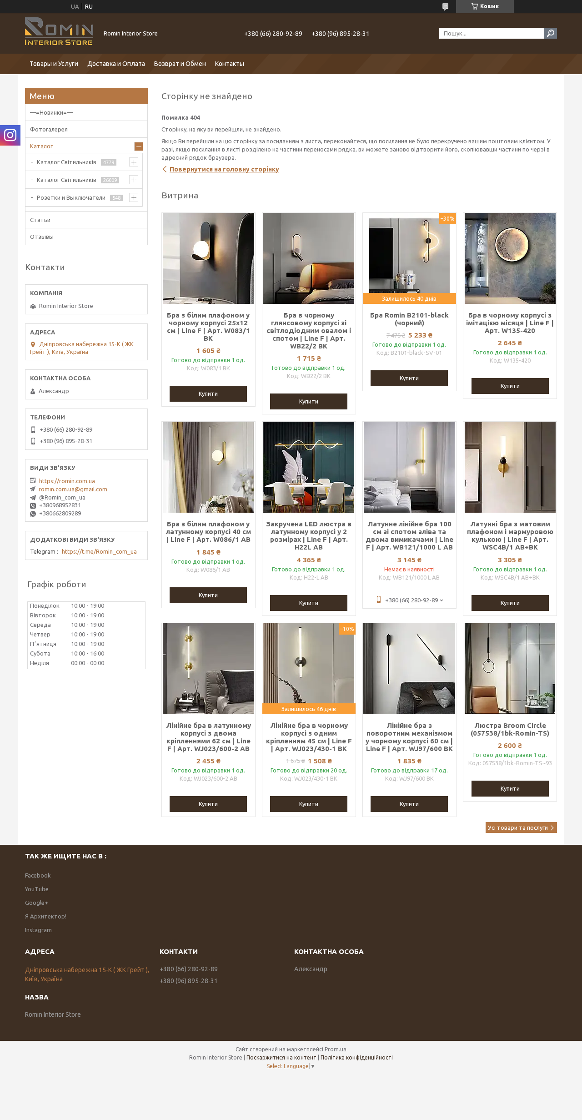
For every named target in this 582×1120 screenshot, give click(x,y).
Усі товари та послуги (518, 827)
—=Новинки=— (51, 112)
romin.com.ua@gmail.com (73, 489)
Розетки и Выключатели (71, 197)
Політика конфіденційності (357, 1057)
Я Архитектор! (45, 916)
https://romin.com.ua (67, 481)
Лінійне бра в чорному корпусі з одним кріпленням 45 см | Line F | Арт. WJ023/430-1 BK (309, 736)
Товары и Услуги (54, 63)
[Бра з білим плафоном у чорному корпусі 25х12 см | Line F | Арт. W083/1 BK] (208, 258)
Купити (208, 393)
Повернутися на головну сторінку (224, 169)
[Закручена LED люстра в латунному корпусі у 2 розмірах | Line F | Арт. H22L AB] (309, 467)
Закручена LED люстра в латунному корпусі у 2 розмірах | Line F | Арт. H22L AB (308, 535)
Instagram (38, 930)
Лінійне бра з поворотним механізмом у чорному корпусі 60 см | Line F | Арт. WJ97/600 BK (409, 736)
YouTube (37, 889)
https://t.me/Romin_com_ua (99, 551)
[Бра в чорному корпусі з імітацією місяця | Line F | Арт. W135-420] (510, 258)
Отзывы (42, 236)
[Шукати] (550, 33)
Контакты (229, 63)
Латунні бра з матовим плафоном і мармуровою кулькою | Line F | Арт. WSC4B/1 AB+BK (510, 535)
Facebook (38, 875)
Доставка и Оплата (116, 63)
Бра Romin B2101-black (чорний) (409, 319)
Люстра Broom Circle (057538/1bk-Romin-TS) (510, 729)
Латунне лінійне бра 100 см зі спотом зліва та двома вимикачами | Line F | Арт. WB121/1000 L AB (409, 535)
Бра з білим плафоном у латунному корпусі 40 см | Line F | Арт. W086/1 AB (208, 531)
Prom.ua (335, 1049)
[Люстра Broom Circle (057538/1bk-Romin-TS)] (510, 668)
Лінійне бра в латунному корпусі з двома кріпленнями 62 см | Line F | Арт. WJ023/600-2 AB (208, 736)
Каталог (41, 146)
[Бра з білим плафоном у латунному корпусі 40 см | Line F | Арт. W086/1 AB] (208, 467)
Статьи (40, 220)
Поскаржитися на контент (281, 1057)
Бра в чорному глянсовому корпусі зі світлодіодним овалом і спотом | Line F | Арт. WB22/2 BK (308, 330)
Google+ (36, 902)
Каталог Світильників (66, 162)
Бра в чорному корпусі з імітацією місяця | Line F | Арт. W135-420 (510, 322)
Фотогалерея (49, 129)
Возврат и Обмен (180, 63)
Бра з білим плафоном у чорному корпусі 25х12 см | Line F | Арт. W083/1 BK (208, 326)
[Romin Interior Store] (59, 33)
